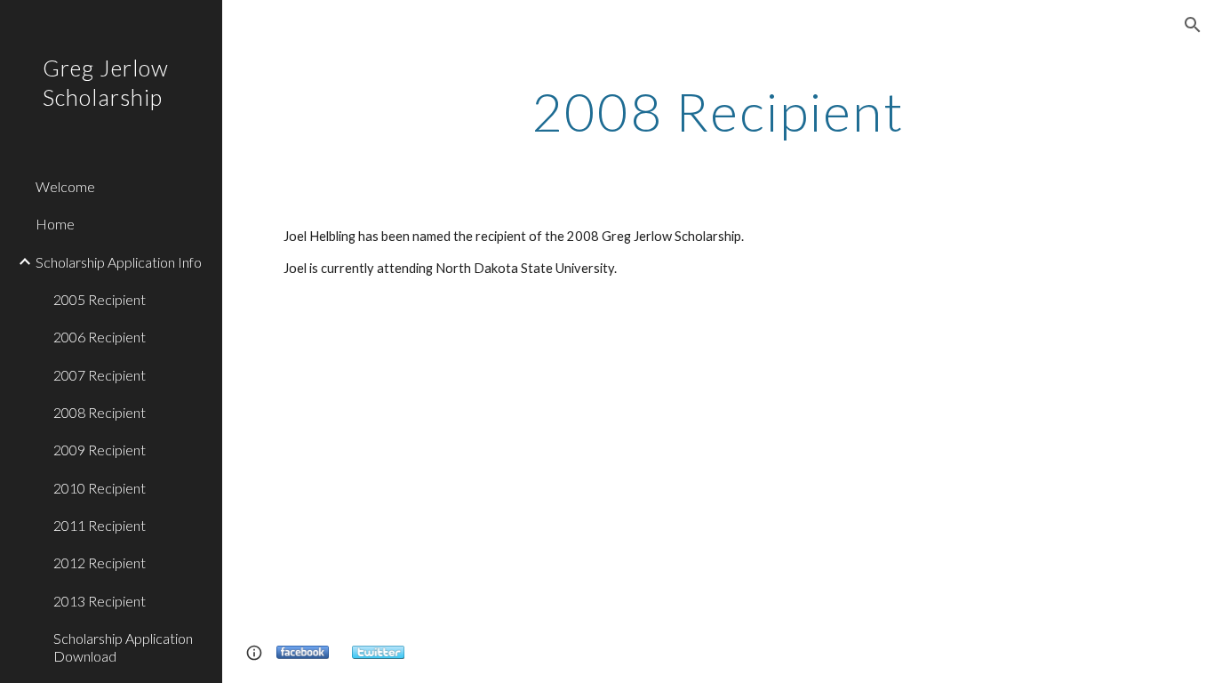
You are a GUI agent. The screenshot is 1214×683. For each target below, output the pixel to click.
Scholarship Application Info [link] (119, 261)
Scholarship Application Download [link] (123, 646)
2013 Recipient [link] (99, 600)
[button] (1192, 25)
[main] (718, 111)
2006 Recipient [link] (99, 336)
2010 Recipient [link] (99, 487)
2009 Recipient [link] (99, 449)
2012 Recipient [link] (99, 562)
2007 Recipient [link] (99, 374)
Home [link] (55, 223)
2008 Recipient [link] (99, 412)
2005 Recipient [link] (99, 299)
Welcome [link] (65, 186)
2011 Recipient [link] (99, 525)
